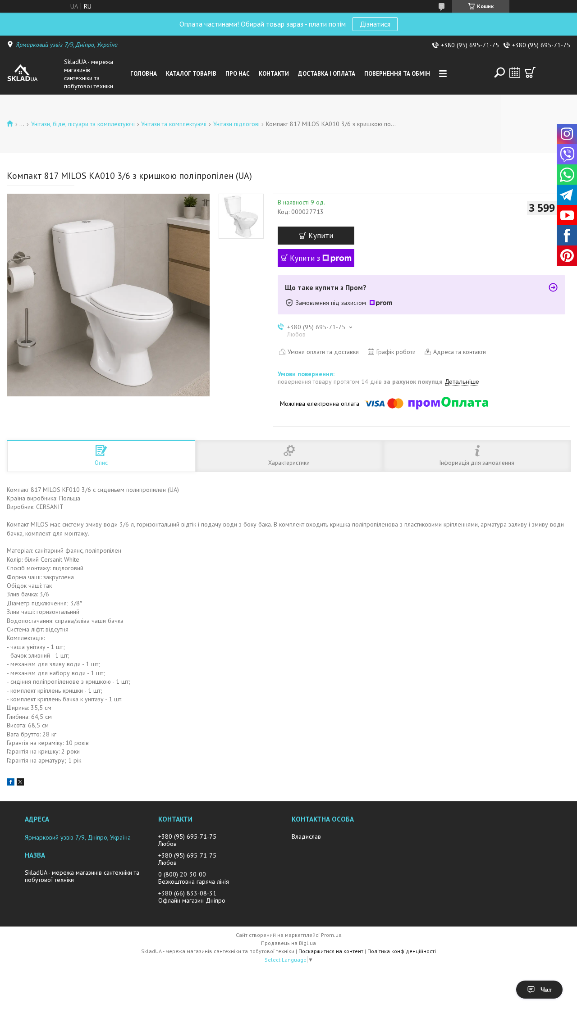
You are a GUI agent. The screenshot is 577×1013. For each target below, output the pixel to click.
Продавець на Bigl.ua (288, 943)
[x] (20, 783)
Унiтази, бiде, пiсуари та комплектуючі (83, 123)
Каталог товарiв (191, 73)
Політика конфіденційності (401, 951)
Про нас (237, 73)
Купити (320, 236)
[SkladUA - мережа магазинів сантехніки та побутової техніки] (33, 74)
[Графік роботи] (514, 72)
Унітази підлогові (236, 123)
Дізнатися (375, 23)
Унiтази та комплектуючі (173, 123)
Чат (546, 989)
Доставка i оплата (326, 73)
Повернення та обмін (397, 73)
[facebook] (10, 783)
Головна (143, 73)
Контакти (274, 73)
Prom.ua (331, 934)
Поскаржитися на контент (330, 951)
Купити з (305, 258)
